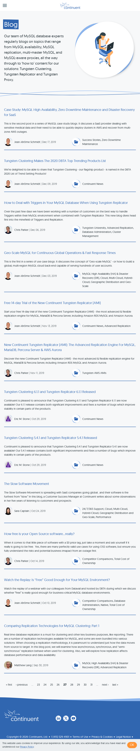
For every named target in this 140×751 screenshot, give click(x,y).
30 (85, 684)
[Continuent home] (70, 5)
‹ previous (22, 684)
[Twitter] (66, 718)
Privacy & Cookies (102, 736)
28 (71, 684)
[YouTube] (73, 718)
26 (58, 684)
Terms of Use (80, 736)
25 (51, 684)
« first (9, 684)
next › (105, 684)
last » (115, 684)
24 (45, 684)
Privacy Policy (27, 746)
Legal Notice (123, 736)
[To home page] (21, 715)
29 (78, 684)
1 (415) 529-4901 (60, 736)
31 (91, 684)
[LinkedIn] (58, 718)
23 (38, 684)
